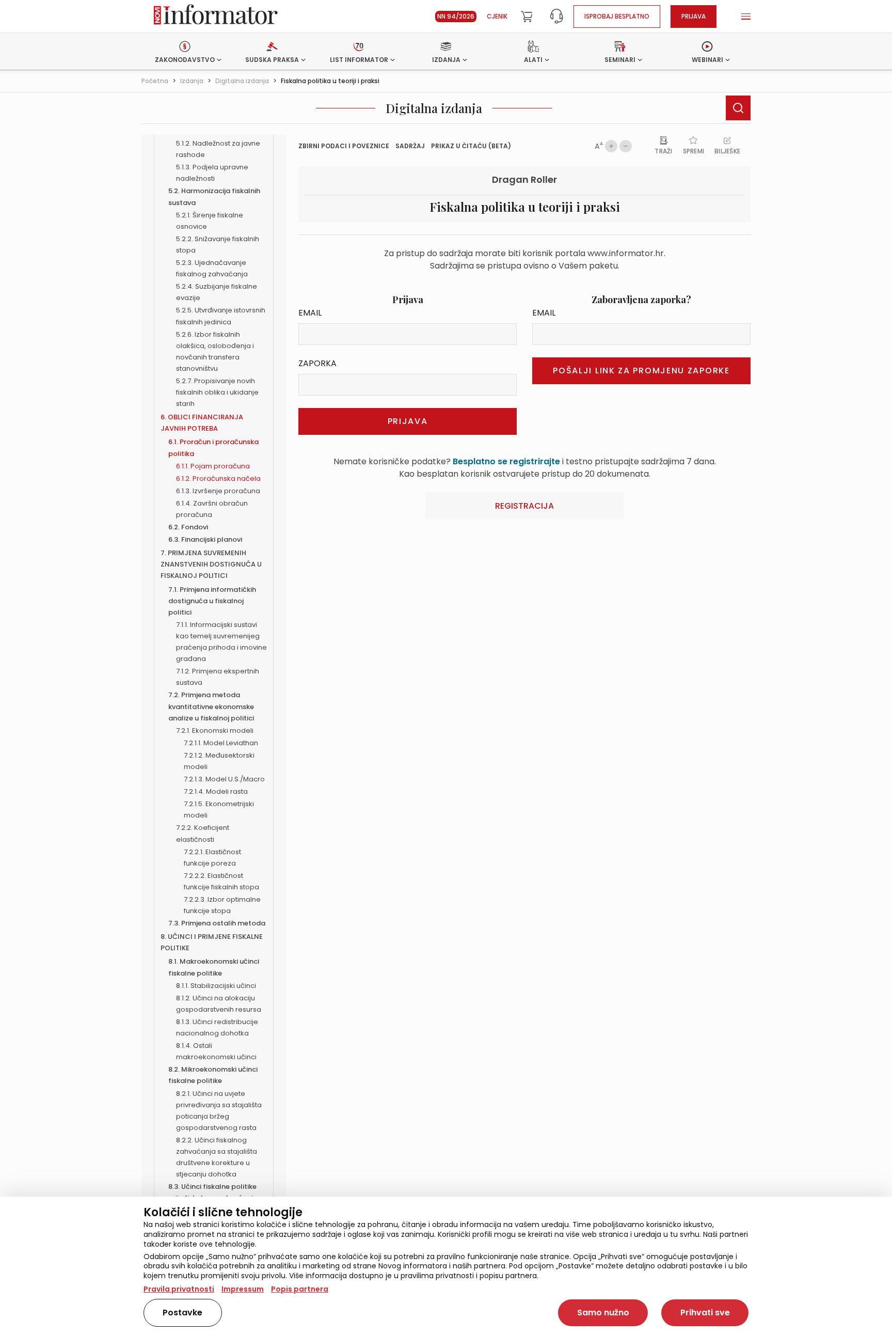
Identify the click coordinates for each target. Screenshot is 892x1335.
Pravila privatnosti (179, 1289)
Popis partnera (299, 1289)
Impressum (242, 1289)
